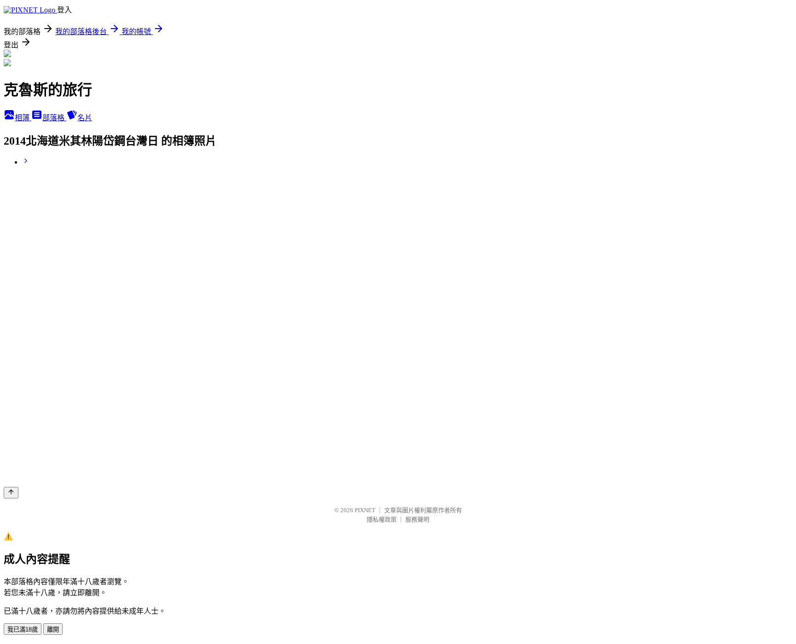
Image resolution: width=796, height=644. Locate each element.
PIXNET (365, 510)
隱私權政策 (382, 519)
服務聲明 (417, 519)
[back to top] (11, 492)
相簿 (23, 118)
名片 (84, 118)
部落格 (54, 118)
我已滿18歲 (22, 629)
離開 (53, 629)
